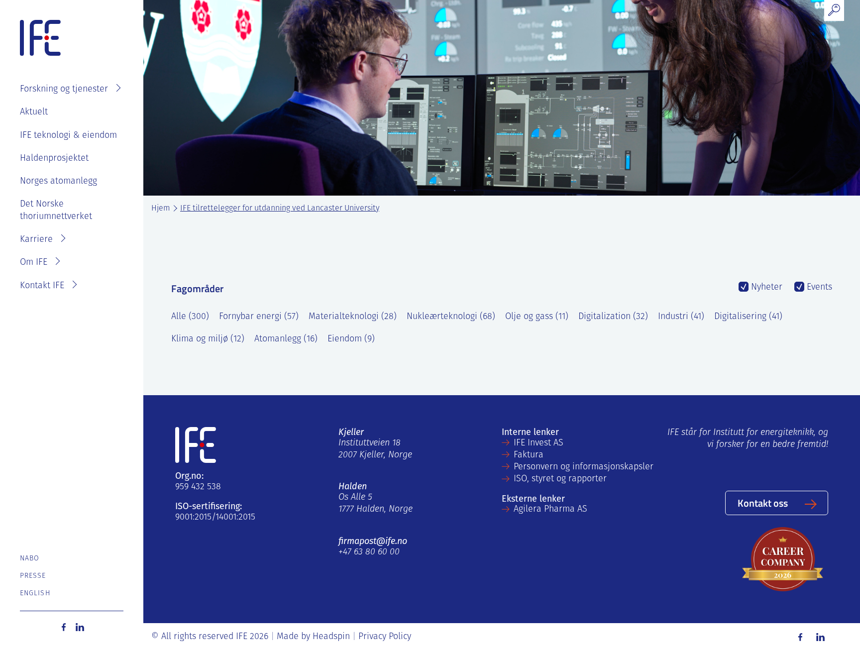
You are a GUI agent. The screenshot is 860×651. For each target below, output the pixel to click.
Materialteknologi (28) (353, 317)
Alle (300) (190, 317)
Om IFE (33, 262)
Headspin (331, 637)
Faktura (528, 455)
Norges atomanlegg (58, 181)
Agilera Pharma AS (550, 509)
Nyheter (765, 287)
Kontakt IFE (42, 286)
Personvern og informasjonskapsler (583, 467)
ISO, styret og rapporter (560, 479)
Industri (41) (681, 317)
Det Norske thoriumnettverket (56, 210)
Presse (33, 576)
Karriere (36, 239)
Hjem (160, 209)
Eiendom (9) (351, 339)
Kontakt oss (763, 503)
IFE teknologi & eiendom (68, 135)
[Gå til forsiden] (40, 38)
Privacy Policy (384, 637)
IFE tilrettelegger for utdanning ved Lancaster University (279, 209)
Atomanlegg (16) (286, 339)
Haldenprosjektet (54, 158)
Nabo (29, 558)
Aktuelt (34, 112)
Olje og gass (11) (536, 317)
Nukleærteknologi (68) (451, 317)
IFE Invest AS (538, 443)
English (35, 593)
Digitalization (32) (613, 317)
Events (818, 287)
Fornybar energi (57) (259, 317)
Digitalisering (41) (748, 317)
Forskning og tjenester (64, 89)
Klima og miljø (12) (207, 339)
